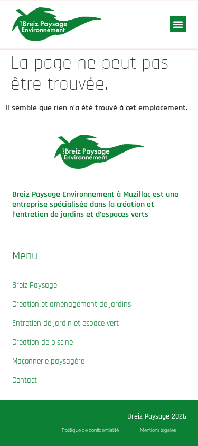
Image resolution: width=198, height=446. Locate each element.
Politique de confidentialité (90, 430)
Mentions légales (158, 430)
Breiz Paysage (34, 285)
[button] (178, 24)
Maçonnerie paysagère (48, 361)
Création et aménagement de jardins (71, 304)
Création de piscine (42, 342)
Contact (24, 380)
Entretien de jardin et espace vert (65, 323)
